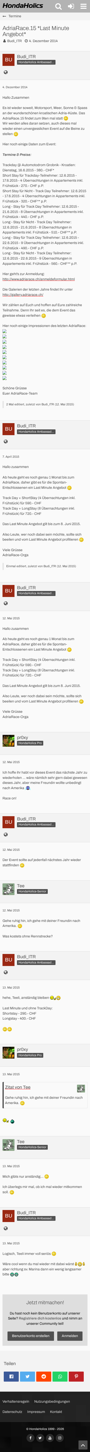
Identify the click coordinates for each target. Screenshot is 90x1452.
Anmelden (70, 1336)
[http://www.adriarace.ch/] (5, 72)
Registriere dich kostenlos (40, 1318)
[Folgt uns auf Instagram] (60, 1438)
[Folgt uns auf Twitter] (40, 1438)
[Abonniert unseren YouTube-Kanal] (50, 1438)
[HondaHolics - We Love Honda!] (23, 6)
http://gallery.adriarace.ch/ (22, 295)
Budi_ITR (14, 41)
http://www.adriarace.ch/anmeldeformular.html (38, 279)
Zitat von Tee (17, 1087)
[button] (59, 6)
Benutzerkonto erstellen (31, 1336)
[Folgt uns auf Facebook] (30, 1438)
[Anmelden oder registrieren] (71, 6)
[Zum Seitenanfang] (83, 1444)
